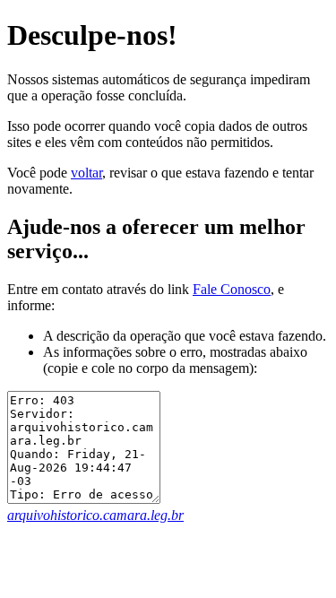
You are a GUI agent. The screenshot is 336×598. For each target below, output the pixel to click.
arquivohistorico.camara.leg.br (95, 515)
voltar (86, 172)
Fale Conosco (232, 289)
